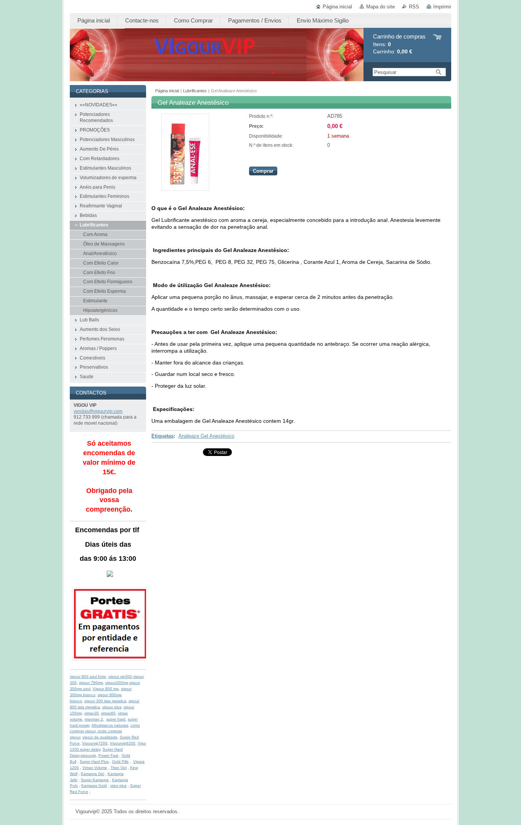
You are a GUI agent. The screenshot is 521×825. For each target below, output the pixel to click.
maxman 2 (94, 719)
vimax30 (91, 713)
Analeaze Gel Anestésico (206, 436)
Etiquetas (162, 436)
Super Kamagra (95, 780)
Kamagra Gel (92, 774)
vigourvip (88, 755)
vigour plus (111, 707)
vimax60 (108, 713)
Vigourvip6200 (122, 743)
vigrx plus (118, 785)
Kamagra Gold (94, 785)
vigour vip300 (120, 676)
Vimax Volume (94, 768)
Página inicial (337, 7)
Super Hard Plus (94, 761)
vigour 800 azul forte (88, 676)
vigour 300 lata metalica (105, 701)
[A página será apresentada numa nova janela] (185, 189)
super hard (115, 719)
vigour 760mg (91, 683)
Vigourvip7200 (95, 743)
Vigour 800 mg (106, 689)
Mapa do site (380, 7)
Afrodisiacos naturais (110, 725)
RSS (414, 7)
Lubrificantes (195, 90)
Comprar (263, 171)
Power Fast (108, 755)
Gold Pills (120, 761)
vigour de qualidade (99, 737)
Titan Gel (119, 768)
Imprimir (442, 7)
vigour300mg (116, 683)
